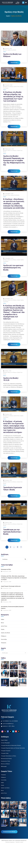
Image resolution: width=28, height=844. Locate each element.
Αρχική (8, 16)
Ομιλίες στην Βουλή (12, 50)
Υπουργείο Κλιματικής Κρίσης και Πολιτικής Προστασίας (13, 748)
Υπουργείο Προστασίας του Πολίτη (8, 756)
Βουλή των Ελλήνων (9, 86)
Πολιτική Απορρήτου (10, 842)
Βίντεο (6, 50)
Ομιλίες (18, 259)
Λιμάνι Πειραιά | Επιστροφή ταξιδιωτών (11, 586)
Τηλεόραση (3, 642)
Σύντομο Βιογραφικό (5, 742)
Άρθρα (2, 619)
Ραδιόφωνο (3, 636)
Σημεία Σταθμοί (4, 740)
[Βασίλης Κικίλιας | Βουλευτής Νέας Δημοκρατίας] (7, 2)
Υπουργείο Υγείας (4, 753)
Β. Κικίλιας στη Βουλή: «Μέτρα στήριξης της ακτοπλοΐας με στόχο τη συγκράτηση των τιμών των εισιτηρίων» (13, 96)
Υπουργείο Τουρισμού (5, 750)
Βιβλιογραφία (4, 766)
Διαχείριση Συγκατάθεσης (9, 831)
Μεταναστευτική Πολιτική (6, 758)
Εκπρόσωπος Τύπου (5, 761)
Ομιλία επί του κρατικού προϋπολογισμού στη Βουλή (13, 267)
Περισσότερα (14, 62)
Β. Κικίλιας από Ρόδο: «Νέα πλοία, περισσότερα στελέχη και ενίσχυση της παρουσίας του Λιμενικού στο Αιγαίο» (14, 577)
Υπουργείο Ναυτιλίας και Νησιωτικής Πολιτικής (11, 745)
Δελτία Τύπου (17, 86)
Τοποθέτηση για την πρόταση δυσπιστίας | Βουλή (12, 532)
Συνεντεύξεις (4, 639)
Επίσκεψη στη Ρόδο (6, 569)
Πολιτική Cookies (19, 842)
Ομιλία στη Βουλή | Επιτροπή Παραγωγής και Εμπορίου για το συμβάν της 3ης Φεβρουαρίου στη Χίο (13, 160)
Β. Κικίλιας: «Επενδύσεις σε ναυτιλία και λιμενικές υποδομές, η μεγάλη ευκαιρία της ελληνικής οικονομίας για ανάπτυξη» (14, 203)
